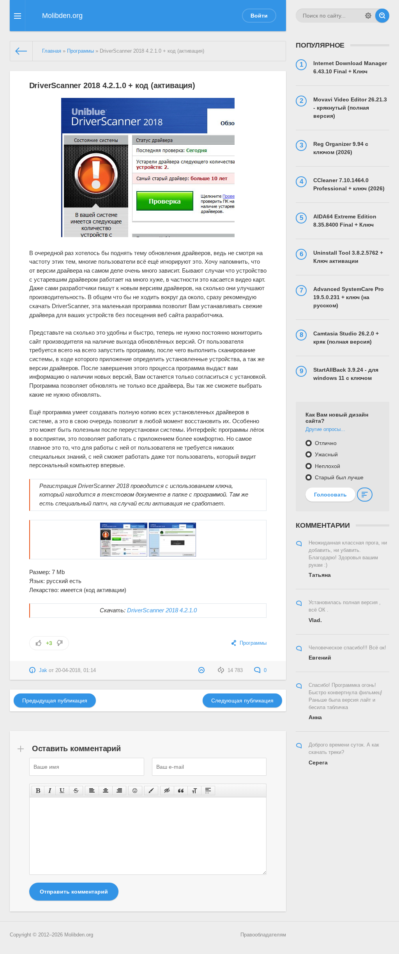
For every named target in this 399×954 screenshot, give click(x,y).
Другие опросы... (325, 429)
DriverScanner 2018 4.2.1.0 (162, 610)
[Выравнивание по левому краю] (92, 790)
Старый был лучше (338, 477)
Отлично (325, 443)
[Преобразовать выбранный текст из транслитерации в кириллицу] (194, 790)
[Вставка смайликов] (135, 790)
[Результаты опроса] (365, 495)
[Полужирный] (38, 790)
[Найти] (382, 16)
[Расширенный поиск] (368, 16)
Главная (51, 51)
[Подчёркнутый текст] (62, 790)
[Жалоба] (202, 670)
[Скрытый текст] (167, 790)
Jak (43, 670)
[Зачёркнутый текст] (76, 790)
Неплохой (326, 466)
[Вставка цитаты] (181, 790)
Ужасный (325, 454)
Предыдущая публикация (54, 700)
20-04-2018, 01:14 (75, 670)
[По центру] (106, 790)
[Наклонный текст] (50, 790)
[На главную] (21, 51)
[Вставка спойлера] (208, 790)
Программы (80, 51)
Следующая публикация (242, 700)
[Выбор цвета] (151, 790)
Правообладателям (263, 935)
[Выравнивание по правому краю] (119, 790)
